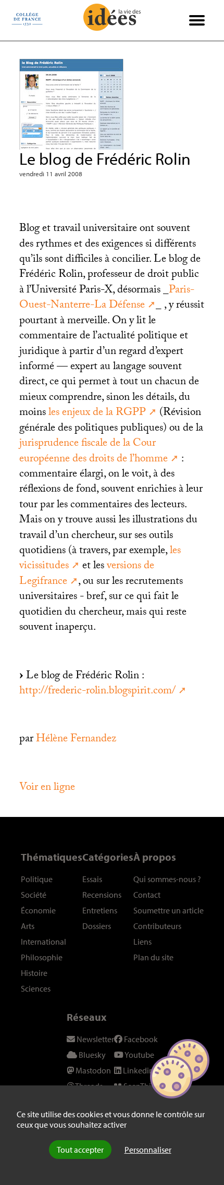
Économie (38, 910)
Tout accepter (80, 1149)
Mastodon (92, 1070)
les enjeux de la (97, 413)
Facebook (140, 1039)
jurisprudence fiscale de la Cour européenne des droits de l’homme (93, 452)
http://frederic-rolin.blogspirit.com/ (97, 691)
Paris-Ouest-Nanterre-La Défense (106, 298)
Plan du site (153, 957)
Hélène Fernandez (76, 739)
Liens (142, 941)
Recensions (101, 894)
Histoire (34, 973)
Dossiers (96, 926)
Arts (27, 926)
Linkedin (137, 1070)
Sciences (36, 988)
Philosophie (42, 957)
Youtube (138, 1054)
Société (33, 894)
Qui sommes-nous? (167, 879)
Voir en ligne (47, 788)
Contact (146, 894)
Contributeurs (157, 926)
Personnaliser (148, 1149)
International (43, 941)
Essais (92, 879)
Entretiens (99, 910)
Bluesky (91, 1054)
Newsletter (94, 1039)
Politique (37, 879)
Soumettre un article (168, 910)
